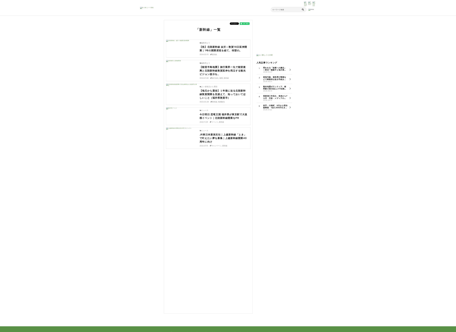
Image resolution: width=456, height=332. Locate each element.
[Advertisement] (274, 35)
